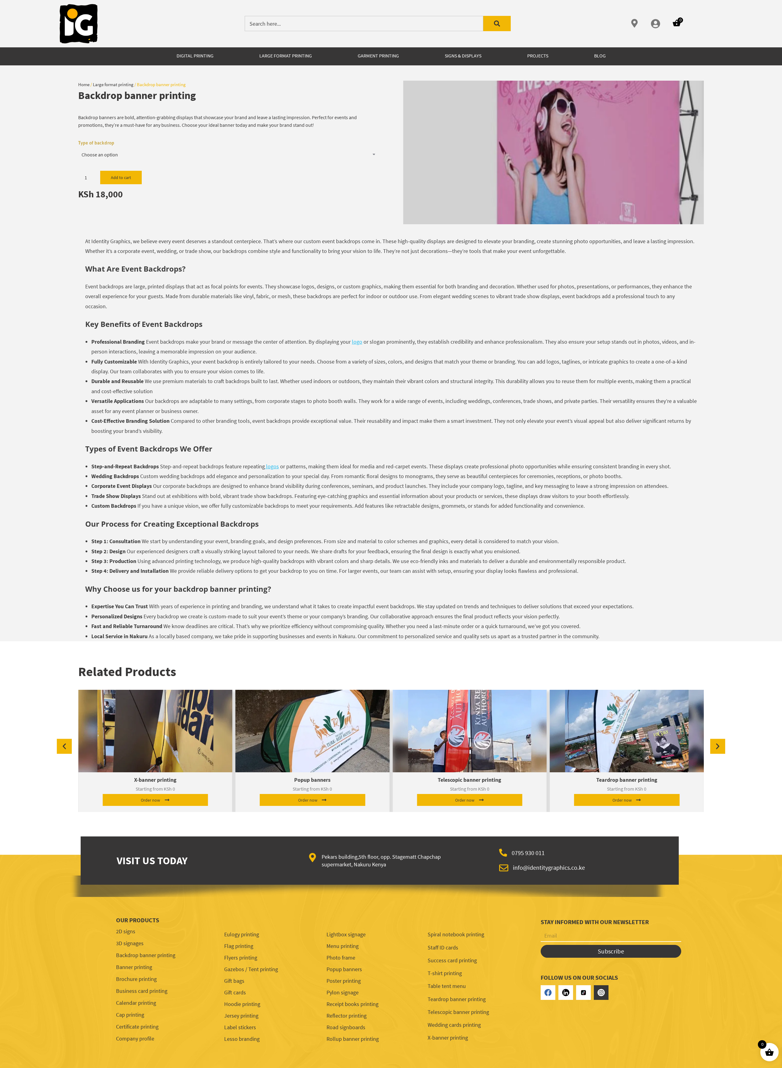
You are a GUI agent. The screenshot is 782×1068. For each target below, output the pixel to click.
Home (84, 84)
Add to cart (121, 177)
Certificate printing (137, 1026)
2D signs (125, 931)
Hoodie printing (242, 1004)
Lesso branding (242, 1038)
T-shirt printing (445, 973)
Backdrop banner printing (145, 955)
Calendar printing (136, 1002)
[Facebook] (548, 992)
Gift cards (235, 992)
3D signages (130, 943)
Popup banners (312, 779)
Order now (150, 800)
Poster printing (344, 980)
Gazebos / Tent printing (251, 969)
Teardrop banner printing (626, 779)
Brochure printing (136, 978)
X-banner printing (155, 779)
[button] (64, 746)
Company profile (135, 1038)
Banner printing (134, 967)
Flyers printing (240, 957)
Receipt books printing (352, 1004)
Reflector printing (347, 1015)
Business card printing (141, 990)
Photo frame (341, 957)
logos (272, 466)
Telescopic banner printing (469, 779)
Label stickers (240, 1027)
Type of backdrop (96, 143)
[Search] (497, 23)
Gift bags (234, 980)
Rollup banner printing (353, 1038)
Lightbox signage (346, 934)
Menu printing (343, 945)
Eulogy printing (241, 934)
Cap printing (130, 1014)
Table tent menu (447, 985)
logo (357, 341)
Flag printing (238, 945)
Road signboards (346, 1027)
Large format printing (113, 84)
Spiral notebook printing (456, 934)
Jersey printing (241, 1015)
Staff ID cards (443, 947)
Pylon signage (343, 992)
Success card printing (452, 960)
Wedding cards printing (454, 1024)
